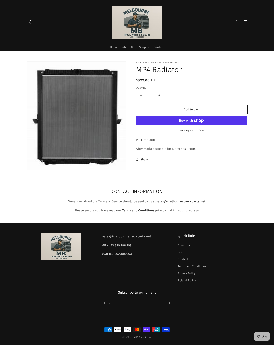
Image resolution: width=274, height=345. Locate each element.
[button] (31, 22)
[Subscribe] (168, 303)
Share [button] (144, 159)
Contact (183, 259)
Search (182, 252)
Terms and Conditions (192, 266)
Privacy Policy (186, 273)
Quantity (141, 87)
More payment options (191, 130)
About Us (184, 245)
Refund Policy (187, 280)
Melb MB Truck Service (141, 337)
